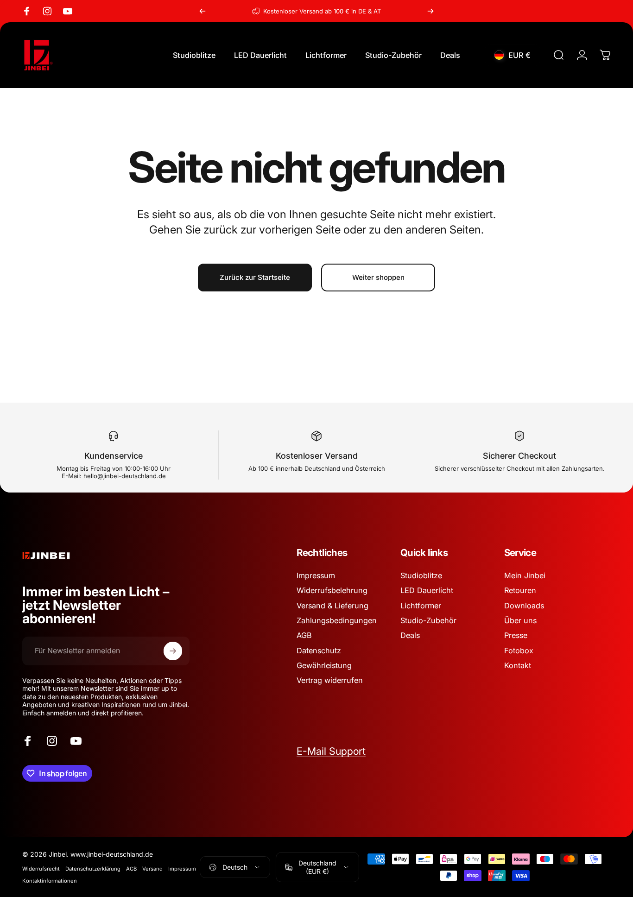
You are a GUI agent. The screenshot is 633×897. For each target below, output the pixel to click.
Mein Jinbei (524, 575)
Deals (410, 635)
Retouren (520, 590)
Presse (515, 635)
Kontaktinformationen (49, 881)
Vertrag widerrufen (330, 680)
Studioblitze (421, 575)
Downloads (524, 605)
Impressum (316, 575)
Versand (152, 868)
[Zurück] (202, 11)
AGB (304, 635)
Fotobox (518, 650)
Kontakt (517, 665)
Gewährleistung (324, 665)
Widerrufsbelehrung (332, 590)
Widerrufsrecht (41, 868)
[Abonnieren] (173, 651)
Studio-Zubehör (428, 620)
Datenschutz (319, 650)
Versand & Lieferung (332, 605)
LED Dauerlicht (426, 590)
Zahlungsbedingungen (337, 620)
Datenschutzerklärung (92, 868)
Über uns (520, 620)
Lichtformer (420, 605)
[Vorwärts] (430, 11)
